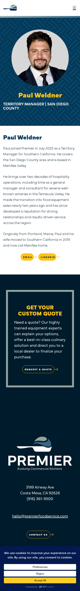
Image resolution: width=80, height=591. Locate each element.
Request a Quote (38, 369)
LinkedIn (48, 257)
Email (27, 257)
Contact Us (38, 534)
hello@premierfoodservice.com (40, 515)
